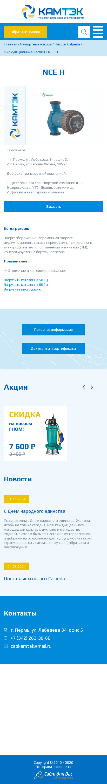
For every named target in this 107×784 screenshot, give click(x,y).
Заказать (53, 206)
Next (91, 387)
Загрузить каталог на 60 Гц (26, 284)
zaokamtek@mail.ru (31, 646)
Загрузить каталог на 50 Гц (26, 280)
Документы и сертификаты (53, 348)
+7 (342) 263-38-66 (30, 638)
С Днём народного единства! (35, 511)
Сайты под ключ (63, 777)
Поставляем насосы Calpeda (34, 578)
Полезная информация (53, 329)
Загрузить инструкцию (22, 289)
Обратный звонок (25, 32)
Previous (83, 387)
